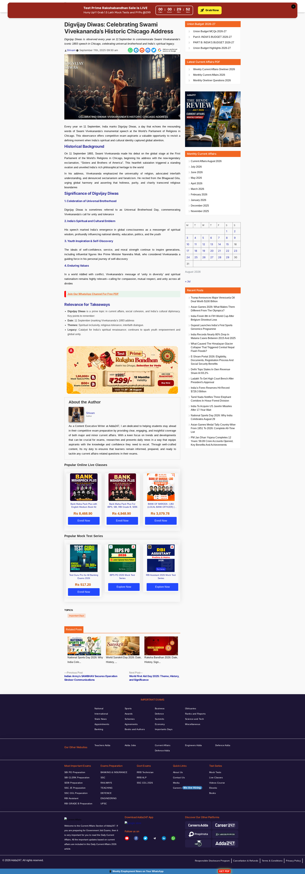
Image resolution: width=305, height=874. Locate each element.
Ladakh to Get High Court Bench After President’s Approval (212, 380)
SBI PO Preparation (74, 772)
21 (219, 250)
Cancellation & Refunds (245, 860)
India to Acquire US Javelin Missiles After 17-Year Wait (211, 408)
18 (195, 250)
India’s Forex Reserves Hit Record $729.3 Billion (210, 389)
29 (227, 257)
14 (219, 244)
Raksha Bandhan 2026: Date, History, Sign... (161, 659)
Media (176, 782)
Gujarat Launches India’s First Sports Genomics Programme (211, 327)
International (101, 713)
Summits (159, 719)
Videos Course (217, 782)
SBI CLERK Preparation (77, 777)
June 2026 (197, 172)
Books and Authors (135, 729)
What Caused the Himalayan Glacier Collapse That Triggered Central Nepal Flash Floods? (212, 347)
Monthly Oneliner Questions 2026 (212, 80)
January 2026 (198, 200)
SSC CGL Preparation (76, 793)
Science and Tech (194, 719)
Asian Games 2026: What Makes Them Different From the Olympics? (213, 309)
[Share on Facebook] (148, 50)
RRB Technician (145, 772)
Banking (99, 729)
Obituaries (190, 708)
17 (187, 250)
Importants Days (163, 729)
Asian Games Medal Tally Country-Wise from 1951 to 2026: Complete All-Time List (213, 428)
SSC (103, 777)
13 (211, 244)
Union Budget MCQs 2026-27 (210, 31)
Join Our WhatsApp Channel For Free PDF (93, 294)
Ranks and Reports (195, 713)
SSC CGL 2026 (145, 782)
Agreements (131, 724)
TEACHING (106, 788)
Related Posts (74, 629)
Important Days (76, 616)
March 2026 (197, 189)
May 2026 (196, 177)
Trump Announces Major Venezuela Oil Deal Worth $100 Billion (213, 299)
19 (203, 250)
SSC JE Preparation (75, 788)
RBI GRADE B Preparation (78, 803)
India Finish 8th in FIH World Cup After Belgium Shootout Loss (212, 318)
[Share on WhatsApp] (130, 50)
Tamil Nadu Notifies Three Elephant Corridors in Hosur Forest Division (211, 399)
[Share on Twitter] (153, 50)
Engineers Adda (193, 745)
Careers (187, 787)
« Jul (187, 281)
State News (101, 719)
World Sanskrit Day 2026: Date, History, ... (123, 659)
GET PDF (224, 871)
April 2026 (196, 183)
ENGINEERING (109, 798)
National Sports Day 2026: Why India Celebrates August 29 (211, 417)
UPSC (104, 803)
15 (227, 244)
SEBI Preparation (73, 782)
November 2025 (200, 211)
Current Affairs (162, 745)
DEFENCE (106, 793)
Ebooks (213, 788)
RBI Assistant (71, 798)
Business (159, 708)
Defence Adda (162, 750)
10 (187, 244)
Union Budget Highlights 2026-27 (212, 48)
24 (188, 257)
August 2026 (206, 161)
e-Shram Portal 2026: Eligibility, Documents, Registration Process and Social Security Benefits (212, 360)
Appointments (102, 724)
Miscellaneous (192, 724)
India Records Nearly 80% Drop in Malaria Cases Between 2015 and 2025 (213, 336)
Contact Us (179, 777)
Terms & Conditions (272, 860)
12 (203, 244)
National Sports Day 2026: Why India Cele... (85, 659)
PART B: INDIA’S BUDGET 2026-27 (213, 42)
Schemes (130, 719)
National (99, 708)
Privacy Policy (293, 860)
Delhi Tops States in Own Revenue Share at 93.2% (210, 371)
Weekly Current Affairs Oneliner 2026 (214, 69)
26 (204, 257)
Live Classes (216, 777)
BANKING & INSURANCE (114, 772)
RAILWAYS (106, 782)
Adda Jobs (130, 745)
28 (219, 257)
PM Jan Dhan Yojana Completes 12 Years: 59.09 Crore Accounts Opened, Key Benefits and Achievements (212, 441)
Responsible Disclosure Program (212, 860)
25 (196, 257)
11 (195, 244)
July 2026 (196, 166)
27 (211, 257)
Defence (159, 713)
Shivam (71, 50)
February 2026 (199, 194)
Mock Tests (215, 772)
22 (227, 250)
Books (212, 793)
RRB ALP (141, 777)
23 (235, 250)
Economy (160, 724)
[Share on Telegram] (136, 50)
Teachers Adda (102, 745)
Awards (129, 713)
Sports (128, 708)
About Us (178, 772)
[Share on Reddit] (142, 50)
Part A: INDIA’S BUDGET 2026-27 (212, 37)
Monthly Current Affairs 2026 (209, 74)
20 (212, 250)
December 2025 (200, 205)
